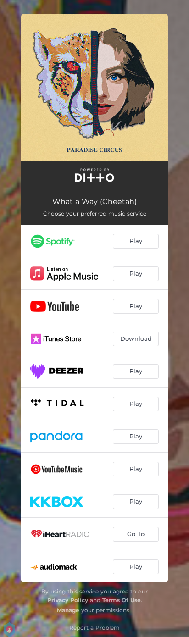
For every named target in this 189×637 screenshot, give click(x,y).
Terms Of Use (121, 600)
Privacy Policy (67, 600)
